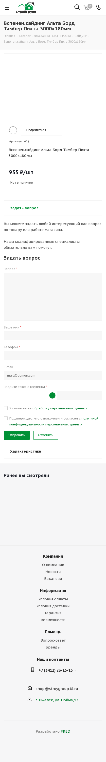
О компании (53, 564)
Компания (53, 556)
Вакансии (53, 578)
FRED (65, 731)
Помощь (53, 631)
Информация (53, 590)
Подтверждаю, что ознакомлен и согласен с (53, 421)
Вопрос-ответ (53, 640)
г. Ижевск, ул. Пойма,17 (56, 700)
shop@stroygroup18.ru (57, 688)
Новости (53, 571)
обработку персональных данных (60, 408)
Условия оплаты (53, 599)
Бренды (53, 647)
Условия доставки (53, 606)
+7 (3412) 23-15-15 (55, 670)
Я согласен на (48, 408)
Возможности (53, 619)
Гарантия (53, 612)
